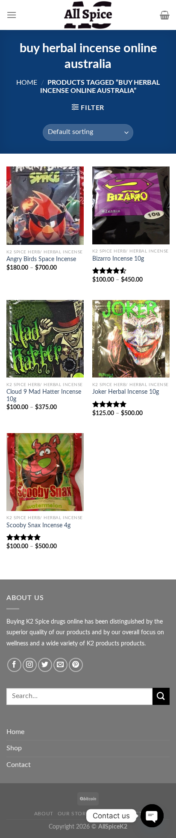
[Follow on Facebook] (14, 665)
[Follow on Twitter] (45, 665)
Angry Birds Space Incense (41, 259)
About (43, 813)
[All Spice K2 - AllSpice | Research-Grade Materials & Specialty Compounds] (88, 15)
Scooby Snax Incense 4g (38, 526)
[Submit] (161, 696)
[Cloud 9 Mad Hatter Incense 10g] (45, 338)
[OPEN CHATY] (152, 815)
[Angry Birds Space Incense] (45, 205)
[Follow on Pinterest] (76, 665)
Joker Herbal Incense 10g (125, 392)
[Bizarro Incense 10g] (131, 205)
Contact (18, 764)
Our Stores (75, 813)
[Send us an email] (60, 665)
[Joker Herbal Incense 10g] (131, 338)
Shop (14, 748)
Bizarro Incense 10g (118, 259)
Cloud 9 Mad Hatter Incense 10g (43, 396)
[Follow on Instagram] (30, 665)
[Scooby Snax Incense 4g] (45, 472)
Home (26, 82)
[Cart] (165, 15)
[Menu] (11, 14)
